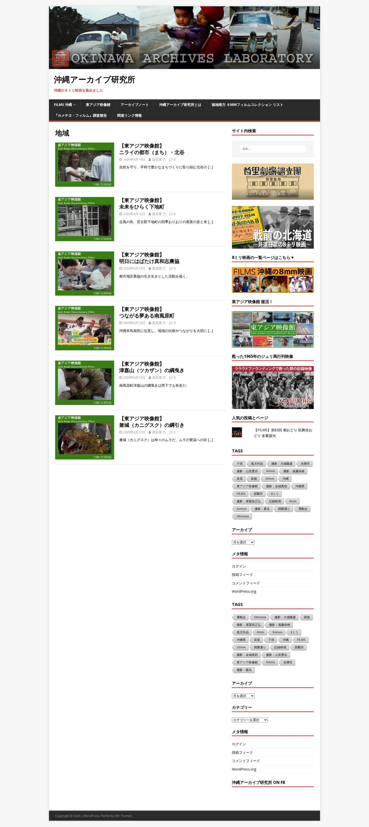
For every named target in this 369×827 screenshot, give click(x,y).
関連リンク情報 (129, 115)
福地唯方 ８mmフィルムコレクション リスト (247, 104)
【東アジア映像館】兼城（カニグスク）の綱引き (151, 421)
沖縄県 (299, 486)
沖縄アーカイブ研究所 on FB (258, 782)
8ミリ (275, 494)
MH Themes (123, 816)
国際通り (284, 509)
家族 (254, 478)
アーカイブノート (135, 104)
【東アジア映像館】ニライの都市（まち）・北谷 (151, 149)
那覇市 (258, 494)
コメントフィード (246, 583)
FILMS (241, 494)
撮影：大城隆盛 (281, 463)
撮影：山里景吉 (247, 471)
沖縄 (286, 478)
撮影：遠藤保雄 (293, 471)
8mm (293, 501)
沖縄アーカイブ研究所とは (180, 104)
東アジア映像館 (98, 104)
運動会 (303, 509)
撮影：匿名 (262, 509)
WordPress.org (244, 591)
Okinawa (243, 516)
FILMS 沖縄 (63, 104)
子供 (240, 463)
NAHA (270, 471)
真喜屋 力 (159, 159)
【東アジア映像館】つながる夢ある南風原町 (146, 312)
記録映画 (275, 501)
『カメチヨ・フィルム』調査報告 (80, 115)
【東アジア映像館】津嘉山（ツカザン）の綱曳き (151, 367)
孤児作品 (257, 463)
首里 (240, 478)
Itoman (242, 509)
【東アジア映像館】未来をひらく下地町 (141, 203)
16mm (269, 478)
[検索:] (273, 149)
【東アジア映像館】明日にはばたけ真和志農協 (149, 257)
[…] (210, 167)
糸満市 (305, 463)
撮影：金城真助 (276, 486)
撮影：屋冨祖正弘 (249, 501)
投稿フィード (242, 574)
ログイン (239, 566)
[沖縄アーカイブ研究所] (184, 66)
